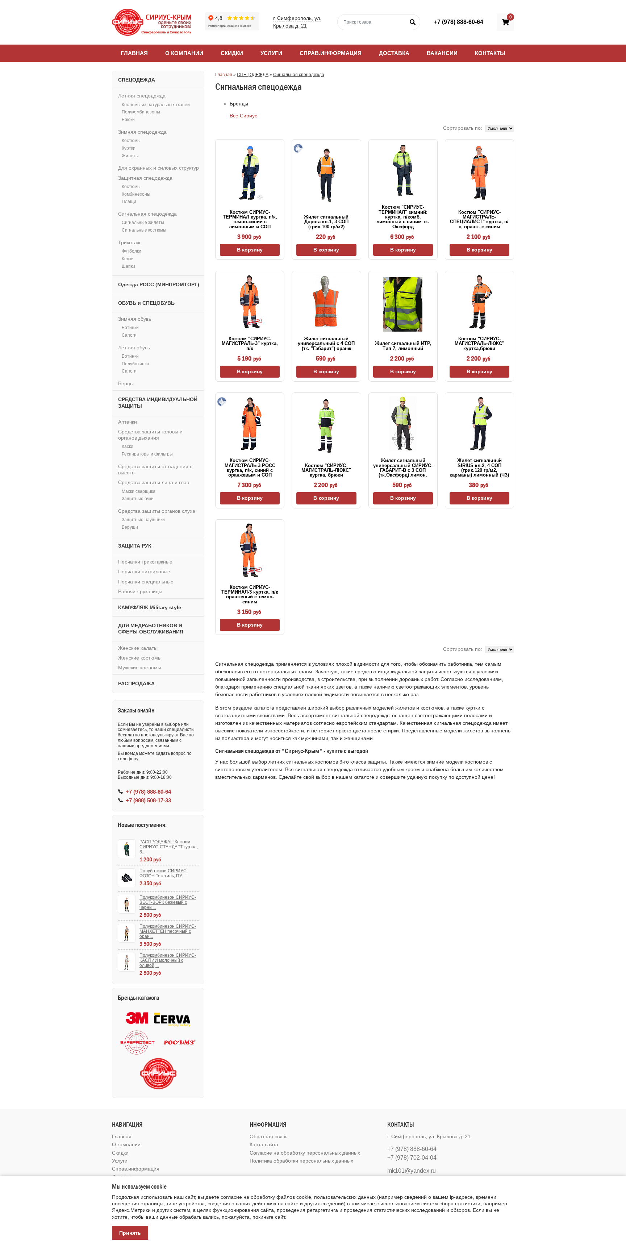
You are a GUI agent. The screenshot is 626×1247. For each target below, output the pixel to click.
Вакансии (442, 53)
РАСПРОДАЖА (136, 683)
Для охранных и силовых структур (158, 168)
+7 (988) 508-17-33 (148, 800)
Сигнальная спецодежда (298, 74)
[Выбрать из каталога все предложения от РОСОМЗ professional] (179, 1042)
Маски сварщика (138, 491)
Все (234, 116)
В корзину (250, 250)
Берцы (126, 383)
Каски (127, 446)
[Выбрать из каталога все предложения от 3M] (137, 1018)
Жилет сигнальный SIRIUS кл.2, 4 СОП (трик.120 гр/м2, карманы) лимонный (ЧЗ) (479, 468)
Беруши (130, 527)
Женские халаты (138, 648)
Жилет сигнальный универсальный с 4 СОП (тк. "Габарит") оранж (326, 343)
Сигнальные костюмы (144, 230)
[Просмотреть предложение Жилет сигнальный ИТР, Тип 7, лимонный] (402, 304)
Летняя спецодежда (142, 96)
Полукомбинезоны (141, 112)
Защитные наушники (143, 519)
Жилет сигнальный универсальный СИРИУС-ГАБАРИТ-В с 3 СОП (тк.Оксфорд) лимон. (403, 468)
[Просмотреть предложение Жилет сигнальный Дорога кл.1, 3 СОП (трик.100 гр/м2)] (326, 175)
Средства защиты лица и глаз (153, 482)
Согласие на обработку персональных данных (305, 1153)
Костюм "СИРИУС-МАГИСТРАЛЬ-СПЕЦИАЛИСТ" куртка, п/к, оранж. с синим (479, 219)
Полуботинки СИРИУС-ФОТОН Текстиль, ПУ (163, 873)
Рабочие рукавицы (140, 591)
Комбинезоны (136, 194)
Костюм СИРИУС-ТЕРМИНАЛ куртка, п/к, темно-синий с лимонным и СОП (250, 219)
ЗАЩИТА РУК (134, 546)
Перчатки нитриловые (144, 571)
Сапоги (129, 335)
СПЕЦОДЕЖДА (252, 74)
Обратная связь (268, 1136)
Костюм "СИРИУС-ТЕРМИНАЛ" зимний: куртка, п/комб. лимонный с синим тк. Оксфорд (402, 216)
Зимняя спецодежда (142, 132)
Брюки (128, 119)
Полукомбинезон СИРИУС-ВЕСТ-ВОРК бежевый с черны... (167, 902)
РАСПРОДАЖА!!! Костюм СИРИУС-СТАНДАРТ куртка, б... (168, 847)
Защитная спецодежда (145, 178)
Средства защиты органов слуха (156, 511)
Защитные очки (138, 498)
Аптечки (127, 422)
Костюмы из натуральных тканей (156, 104)
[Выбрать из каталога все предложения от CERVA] (172, 1018)
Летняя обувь (134, 347)
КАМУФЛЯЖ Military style (149, 607)
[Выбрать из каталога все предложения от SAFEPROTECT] (137, 1042)
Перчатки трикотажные (145, 562)
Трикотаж (129, 242)
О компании (184, 53)
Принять (130, 1233)
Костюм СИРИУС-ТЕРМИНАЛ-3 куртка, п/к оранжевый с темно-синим (249, 594)
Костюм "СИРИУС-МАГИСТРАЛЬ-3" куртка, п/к (250, 343)
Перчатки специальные (146, 582)
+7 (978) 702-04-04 (412, 1158)
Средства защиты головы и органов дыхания (150, 435)
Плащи (129, 201)
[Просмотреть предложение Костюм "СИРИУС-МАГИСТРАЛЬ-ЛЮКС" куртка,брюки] (479, 302)
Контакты (490, 53)
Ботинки (130, 327)
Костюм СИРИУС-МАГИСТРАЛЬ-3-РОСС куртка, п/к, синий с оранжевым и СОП (250, 468)
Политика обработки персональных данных (301, 1161)
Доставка (394, 53)
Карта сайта (264, 1144)
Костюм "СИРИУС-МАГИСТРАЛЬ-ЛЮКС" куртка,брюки (479, 343)
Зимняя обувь (134, 319)
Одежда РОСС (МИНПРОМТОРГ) (158, 284)
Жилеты (130, 155)
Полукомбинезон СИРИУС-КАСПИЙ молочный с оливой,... (167, 960)
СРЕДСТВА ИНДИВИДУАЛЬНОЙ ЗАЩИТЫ (157, 402)
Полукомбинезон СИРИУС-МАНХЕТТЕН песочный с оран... (167, 931)
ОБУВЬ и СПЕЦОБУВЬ (146, 303)
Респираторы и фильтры (147, 454)
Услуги (271, 53)
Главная (134, 53)
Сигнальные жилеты (143, 222)
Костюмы (131, 140)
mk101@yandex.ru (411, 1171)
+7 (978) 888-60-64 (458, 22)
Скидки (232, 53)
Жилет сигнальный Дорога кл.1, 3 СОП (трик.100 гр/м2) (326, 221)
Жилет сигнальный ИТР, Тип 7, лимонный (403, 346)
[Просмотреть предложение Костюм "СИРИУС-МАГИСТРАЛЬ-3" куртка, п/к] (249, 302)
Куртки (128, 148)
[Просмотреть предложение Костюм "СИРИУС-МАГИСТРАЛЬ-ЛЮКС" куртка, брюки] (326, 426)
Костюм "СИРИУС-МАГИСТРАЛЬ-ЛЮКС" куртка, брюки (326, 470)
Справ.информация (331, 53)
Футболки (131, 251)
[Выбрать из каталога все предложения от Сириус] (158, 1073)
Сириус (248, 116)
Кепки (128, 258)
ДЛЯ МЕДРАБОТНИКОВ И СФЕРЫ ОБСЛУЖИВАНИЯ (150, 629)
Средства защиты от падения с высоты (155, 469)
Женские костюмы (140, 658)
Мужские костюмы (139, 667)
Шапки (128, 266)
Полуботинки (135, 363)
